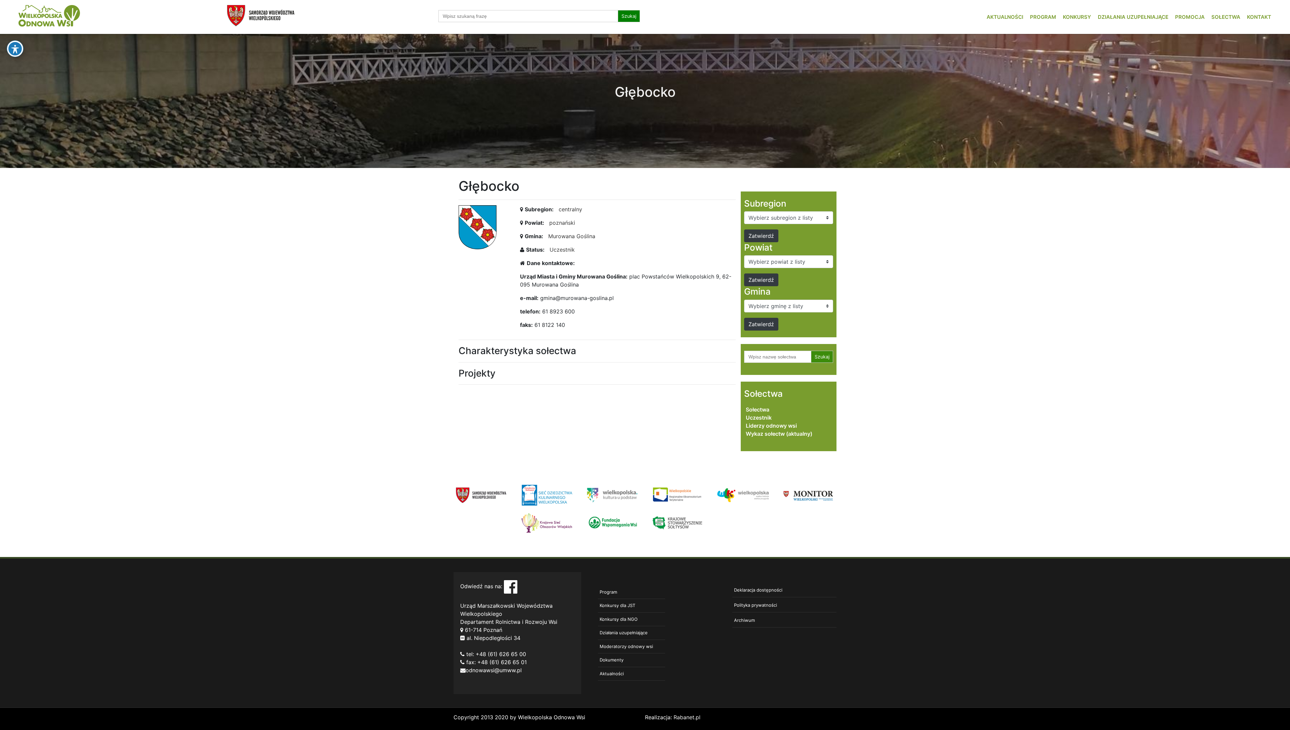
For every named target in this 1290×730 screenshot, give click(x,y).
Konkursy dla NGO (619, 619)
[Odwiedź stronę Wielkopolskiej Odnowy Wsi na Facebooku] (510, 586)
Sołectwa (1225, 17)
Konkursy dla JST (617, 605)
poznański (562, 222)
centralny (570, 209)
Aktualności (1005, 17)
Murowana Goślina (571, 236)
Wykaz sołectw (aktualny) (779, 433)
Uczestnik (562, 249)
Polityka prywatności (755, 605)
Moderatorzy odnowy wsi (626, 646)
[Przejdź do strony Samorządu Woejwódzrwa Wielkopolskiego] (481, 494)
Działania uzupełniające (1133, 17)
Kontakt (1259, 17)
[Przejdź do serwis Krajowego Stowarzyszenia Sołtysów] (677, 522)
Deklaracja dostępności (758, 590)
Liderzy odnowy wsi (771, 425)
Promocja (1190, 17)
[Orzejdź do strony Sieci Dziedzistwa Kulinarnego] (546, 494)
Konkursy (1077, 17)
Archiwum (744, 620)
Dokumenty (612, 659)
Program (1043, 17)
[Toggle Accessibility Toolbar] (15, 49)
